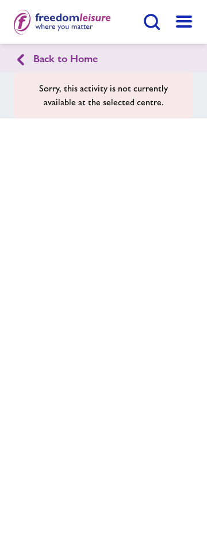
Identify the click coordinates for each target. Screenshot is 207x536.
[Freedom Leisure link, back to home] (62, 22)
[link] (184, 22)
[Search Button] (152, 22)
